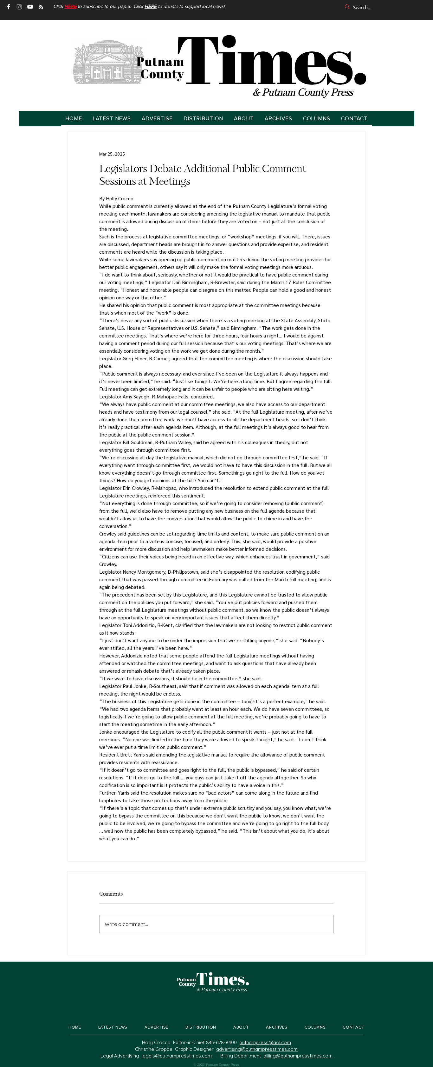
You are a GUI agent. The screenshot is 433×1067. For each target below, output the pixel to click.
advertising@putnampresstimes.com (257, 1049)
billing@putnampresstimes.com (298, 1056)
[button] (70, 6)
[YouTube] (30, 6)
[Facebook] (8, 6)
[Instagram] (19, 6)
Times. (223, 978)
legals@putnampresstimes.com (177, 1056)
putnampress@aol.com (265, 1042)
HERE (151, 6)
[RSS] (40, 6)
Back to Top (10, 1038)
